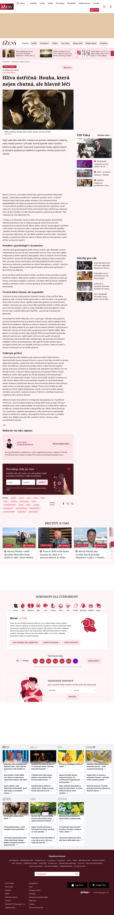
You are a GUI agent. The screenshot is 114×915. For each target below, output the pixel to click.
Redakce (32, 904)
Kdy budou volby (84, 860)
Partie (69, 860)
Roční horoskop (71, 643)
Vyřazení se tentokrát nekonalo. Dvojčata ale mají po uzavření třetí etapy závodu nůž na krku (102, 286)
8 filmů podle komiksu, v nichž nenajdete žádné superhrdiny (14, 828)
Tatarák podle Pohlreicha (67, 863)
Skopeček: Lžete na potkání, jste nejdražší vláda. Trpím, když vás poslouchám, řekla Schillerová (15, 766)
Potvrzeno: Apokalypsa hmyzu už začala (70, 765)
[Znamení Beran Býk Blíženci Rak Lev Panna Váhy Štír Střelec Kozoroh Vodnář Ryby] (28, 482)
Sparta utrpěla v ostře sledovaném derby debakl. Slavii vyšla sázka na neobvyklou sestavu (15, 789)
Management (33, 883)
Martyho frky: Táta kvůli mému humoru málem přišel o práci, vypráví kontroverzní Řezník (42, 818)
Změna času (61, 860)
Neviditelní (71, 3)
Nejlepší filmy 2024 (26, 860)
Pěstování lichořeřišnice (94, 863)
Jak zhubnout (14, 860)
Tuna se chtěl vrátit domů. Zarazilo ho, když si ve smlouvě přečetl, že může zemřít (54, 556)
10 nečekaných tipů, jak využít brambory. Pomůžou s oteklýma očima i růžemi (70, 829)
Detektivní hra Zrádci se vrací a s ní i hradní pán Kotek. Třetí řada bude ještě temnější (42, 766)
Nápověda (32, 901)
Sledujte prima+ (85, 3)
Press (31, 887)
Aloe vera (81, 863)
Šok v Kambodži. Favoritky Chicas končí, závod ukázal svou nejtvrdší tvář (102, 296)
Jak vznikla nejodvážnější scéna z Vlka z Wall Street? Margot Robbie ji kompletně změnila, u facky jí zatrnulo (15, 841)
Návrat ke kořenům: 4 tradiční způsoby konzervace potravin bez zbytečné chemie (98, 788)
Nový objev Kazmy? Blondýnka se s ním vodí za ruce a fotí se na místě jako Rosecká (43, 840)
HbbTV (7, 894)
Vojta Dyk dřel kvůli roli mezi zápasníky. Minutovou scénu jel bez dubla (102, 265)
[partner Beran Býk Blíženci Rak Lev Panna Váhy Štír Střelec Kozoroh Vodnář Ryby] (84, 690)
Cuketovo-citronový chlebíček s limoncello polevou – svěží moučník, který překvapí (98, 766)
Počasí (75, 860)
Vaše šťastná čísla (55, 656)
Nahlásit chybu (10, 908)
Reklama (8, 890)
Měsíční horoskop (51, 643)
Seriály (50, 3)
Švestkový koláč (79, 866)
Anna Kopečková (9, 72)
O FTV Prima (9, 883)
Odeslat (42, 482)
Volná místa (9, 887)
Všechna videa (103, 135)
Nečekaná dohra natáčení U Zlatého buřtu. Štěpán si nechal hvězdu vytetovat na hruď (42, 788)
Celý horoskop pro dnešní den (25, 643)
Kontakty (32, 894)
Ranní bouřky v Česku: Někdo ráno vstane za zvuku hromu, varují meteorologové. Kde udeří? (15, 777)
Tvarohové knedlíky (51, 866)
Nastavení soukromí (36, 908)
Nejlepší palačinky (66, 866)
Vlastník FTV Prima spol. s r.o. (15, 904)
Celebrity (33, 3)
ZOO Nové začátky (98, 860)
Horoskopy (60, 3)
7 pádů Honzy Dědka (30, 863)
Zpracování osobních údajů (38, 897)
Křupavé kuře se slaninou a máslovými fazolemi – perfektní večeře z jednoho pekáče (98, 777)
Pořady (96, 3)
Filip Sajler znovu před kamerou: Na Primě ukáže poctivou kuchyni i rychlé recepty (101, 276)
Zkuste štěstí (93, 661)
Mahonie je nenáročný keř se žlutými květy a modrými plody (69, 817)
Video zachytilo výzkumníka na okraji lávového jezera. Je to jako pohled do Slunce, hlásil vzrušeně (70, 789)
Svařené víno (52, 863)
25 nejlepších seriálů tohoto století (13, 817)
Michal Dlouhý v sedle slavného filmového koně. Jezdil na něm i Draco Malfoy (19, 554)
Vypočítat (72, 697)
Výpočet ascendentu (36, 866)
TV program (51, 860)
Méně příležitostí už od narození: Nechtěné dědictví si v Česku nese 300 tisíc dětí (26, 54)
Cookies (7, 901)
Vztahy (42, 3)
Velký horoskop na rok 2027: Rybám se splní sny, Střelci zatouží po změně (62, 53)
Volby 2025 (42, 863)
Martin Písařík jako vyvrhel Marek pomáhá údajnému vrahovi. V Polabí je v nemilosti (89, 556)
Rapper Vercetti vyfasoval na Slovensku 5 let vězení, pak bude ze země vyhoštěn (42, 829)
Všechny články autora (60, 443)
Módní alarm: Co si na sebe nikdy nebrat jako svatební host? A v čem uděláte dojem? (100, 54)
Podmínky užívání (11, 897)
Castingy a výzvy (34, 890)
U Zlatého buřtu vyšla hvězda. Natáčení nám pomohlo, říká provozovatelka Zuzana (41, 777)
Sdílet (67, 68)
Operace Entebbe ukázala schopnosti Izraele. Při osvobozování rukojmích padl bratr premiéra (69, 778)
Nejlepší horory (40, 860)
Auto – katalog (17, 863)
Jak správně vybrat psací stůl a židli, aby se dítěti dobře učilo (70, 839)
